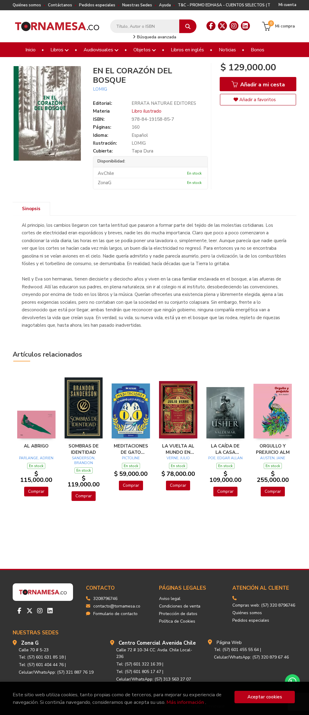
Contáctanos (60, 5)
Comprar (36, 491)
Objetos (142, 49)
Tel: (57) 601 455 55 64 (236, 649)
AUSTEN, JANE (272, 458)
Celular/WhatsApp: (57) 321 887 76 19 (56, 672)
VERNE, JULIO (178, 458)
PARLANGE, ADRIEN (36, 458)
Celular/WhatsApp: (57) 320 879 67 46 (251, 657)
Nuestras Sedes (137, 5)
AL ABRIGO (36, 446)
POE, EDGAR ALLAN (225, 458)
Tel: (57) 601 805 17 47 (138, 672)
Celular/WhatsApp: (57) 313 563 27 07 (153, 679)
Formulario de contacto (115, 614)
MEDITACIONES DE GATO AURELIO (131, 449)
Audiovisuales (99, 49)
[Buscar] (187, 26)
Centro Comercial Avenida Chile (157, 643)
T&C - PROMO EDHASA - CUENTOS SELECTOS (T (224, 5)
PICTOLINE (131, 458)
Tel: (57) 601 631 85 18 (41, 657)
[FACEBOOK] (210, 25)
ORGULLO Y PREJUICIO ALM (273, 449)
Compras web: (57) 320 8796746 (263, 605)
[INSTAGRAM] (233, 25)
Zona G (30, 643)
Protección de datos (178, 614)
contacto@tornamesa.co (116, 606)
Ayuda (165, 5)
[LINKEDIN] (245, 25)
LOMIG (100, 89)
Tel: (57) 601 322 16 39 (138, 664)
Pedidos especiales (97, 5)
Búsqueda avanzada (156, 37)
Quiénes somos (27, 5)
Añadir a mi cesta (262, 84)
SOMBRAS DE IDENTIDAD (83, 449)
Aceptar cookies (264, 697)
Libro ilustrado (146, 111)
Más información (185, 702)
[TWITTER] (222, 25)
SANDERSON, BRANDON (83, 460)
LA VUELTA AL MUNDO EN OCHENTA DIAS (178, 449)
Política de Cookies (177, 621)
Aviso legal (169, 598)
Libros (57, 49)
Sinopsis (31, 209)
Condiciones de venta (179, 606)
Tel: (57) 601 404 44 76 (41, 665)
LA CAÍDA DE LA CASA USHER (225, 449)
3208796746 (105, 598)
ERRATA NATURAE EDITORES (164, 103)
